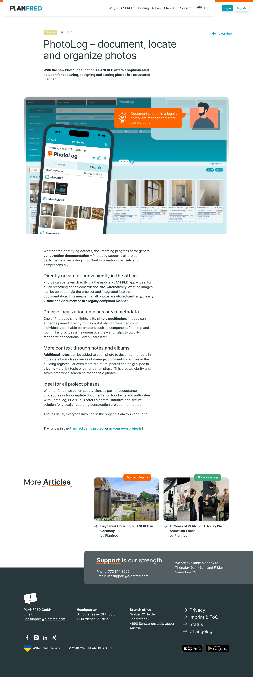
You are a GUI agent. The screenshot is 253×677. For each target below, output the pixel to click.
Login (227, 8)
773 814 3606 (119, 571)
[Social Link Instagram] (36, 637)
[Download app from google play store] (217, 648)
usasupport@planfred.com (127, 576)
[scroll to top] (244, 664)
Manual (169, 8)
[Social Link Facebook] (27, 637)
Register (242, 8)
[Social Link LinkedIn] (45, 637)
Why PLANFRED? (122, 8)
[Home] (26, 8)
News (156, 8)
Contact (184, 8)
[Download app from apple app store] (192, 648)
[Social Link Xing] (54, 637)
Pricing (143, 8)
